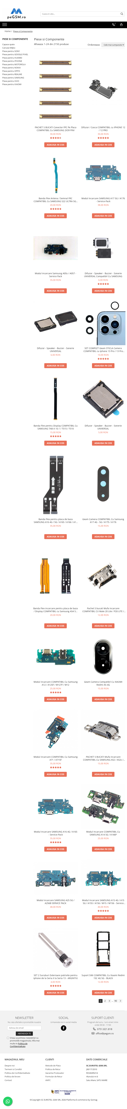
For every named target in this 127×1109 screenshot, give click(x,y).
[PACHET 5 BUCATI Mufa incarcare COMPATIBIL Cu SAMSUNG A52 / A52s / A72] (103, 731)
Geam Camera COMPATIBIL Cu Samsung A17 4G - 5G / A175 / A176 (103, 521)
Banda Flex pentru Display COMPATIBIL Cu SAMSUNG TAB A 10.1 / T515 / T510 (56, 427)
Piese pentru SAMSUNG (13, 77)
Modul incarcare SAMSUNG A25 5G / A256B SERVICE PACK (55, 902)
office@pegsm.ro (104, 1033)
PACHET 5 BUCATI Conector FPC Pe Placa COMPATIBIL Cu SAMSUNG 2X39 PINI (55, 129)
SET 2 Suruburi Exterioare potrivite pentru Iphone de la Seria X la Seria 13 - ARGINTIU (55, 977)
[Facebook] (63, 1028)
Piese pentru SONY (11, 51)
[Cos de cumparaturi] (121, 25)
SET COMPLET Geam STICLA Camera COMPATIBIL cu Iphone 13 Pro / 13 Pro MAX (103, 350)
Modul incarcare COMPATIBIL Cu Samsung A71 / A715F (56, 758)
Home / (9, 31)
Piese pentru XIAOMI (12, 84)
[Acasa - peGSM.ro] (17, 13)
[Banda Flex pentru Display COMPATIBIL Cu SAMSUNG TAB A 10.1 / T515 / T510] (55, 399)
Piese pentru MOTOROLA (14, 64)
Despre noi (10, 1065)
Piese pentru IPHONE (12, 61)
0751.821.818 (104, 1029)
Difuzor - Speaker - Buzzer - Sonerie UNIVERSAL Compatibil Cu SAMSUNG (103, 275)
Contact (8, 1080)
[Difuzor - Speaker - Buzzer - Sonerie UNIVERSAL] (55, 323)
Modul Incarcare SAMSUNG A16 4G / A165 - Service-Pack (55, 833)
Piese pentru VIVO (10, 81)
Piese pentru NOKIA (11, 67)
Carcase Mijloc (8, 47)
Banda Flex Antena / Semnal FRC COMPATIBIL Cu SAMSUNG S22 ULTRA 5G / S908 (55, 200)
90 (115, 1000)
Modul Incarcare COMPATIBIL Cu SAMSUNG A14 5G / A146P (103, 833)
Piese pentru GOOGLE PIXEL (15, 54)
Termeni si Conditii (13, 1069)
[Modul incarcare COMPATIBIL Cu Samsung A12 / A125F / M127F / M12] (55, 657)
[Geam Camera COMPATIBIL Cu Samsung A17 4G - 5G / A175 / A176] (103, 484)
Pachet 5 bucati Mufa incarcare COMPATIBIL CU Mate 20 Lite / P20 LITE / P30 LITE (103, 610)
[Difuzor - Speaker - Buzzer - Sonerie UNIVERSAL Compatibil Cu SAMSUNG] (103, 248)
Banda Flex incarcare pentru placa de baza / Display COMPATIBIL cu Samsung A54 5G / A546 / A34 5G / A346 (55, 610)
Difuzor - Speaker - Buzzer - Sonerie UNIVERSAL (55, 350)
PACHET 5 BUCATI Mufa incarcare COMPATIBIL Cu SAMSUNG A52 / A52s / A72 (103, 758)
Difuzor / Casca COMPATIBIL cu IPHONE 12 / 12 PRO (103, 129)
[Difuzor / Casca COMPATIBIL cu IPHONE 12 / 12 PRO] (103, 89)
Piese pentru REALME (12, 74)
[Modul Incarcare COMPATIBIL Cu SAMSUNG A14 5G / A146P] (103, 806)
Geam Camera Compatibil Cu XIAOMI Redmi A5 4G (103, 683)
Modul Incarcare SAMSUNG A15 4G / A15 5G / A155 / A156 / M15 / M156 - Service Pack (103, 902)
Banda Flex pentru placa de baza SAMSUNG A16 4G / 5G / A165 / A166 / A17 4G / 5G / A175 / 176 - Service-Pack (55, 521)
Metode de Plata (53, 1065)
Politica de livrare (12, 1076)
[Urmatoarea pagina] (120, 1001)
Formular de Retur (53, 1076)
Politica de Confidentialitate (18, 1045)
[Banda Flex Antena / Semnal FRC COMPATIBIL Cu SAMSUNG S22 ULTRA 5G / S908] (55, 175)
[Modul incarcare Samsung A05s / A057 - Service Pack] (55, 248)
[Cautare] (122, 13)
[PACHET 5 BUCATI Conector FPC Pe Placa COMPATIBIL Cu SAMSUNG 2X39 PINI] (55, 89)
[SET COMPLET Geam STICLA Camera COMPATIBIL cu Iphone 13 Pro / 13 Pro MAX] (103, 323)
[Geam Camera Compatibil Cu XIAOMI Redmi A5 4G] (103, 657)
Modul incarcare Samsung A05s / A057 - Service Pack (55, 275)
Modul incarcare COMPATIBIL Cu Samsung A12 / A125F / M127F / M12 (56, 683)
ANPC (48, 1080)
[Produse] (5, 25)
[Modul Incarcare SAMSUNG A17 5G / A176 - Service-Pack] (103, 175)
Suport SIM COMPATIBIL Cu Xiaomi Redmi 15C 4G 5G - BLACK (103, 977)
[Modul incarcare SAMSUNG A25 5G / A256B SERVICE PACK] (55, 878)
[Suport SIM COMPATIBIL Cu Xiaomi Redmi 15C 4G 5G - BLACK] (103, 950)
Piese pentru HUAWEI (12, 57)
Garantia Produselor (54, 1073)
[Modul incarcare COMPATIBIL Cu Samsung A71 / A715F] (55, 731)
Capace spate (8, 44)
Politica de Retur (52, 1069)
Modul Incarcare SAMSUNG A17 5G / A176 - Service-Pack (103, 200)
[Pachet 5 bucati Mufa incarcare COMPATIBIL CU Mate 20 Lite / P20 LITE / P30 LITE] (103, 576)
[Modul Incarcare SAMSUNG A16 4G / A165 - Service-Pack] (55, 806)
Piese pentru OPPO (11, 71)
